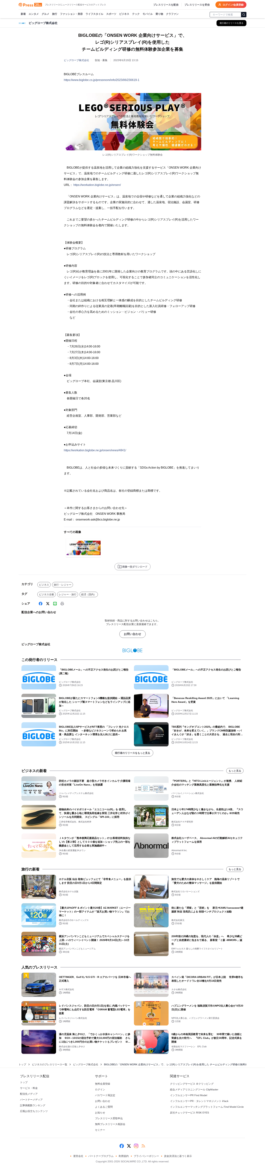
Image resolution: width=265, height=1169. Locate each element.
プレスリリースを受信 (197, 4)
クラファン (172, 13)
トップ (22, 1064)
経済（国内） (88, 594)
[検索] (243, 14)
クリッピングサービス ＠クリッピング (192, 1083)
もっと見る (235, 770)
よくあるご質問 (104, 1106)
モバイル (148, 13)
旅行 (54, 13)
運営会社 (78, 1156)
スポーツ (111, 13)
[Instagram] (136, 1146)
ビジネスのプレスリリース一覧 (49, 1064)
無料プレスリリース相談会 (110, 1124)
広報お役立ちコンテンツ (34, 1111)
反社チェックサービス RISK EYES (189, 1112)
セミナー (100, 1129)
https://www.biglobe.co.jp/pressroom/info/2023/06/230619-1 (101, 79)
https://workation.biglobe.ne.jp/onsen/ (97, 184)
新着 (23, 13)
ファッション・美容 (71, 13)
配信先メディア (29, 1093)
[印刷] (62, 603)
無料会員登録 (102, 1083)
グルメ (45, 13)
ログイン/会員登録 (233, 4)
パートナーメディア (31, 1099)
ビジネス (124, 13)
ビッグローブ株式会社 (76, 60)
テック (136, 13)
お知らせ (100, 1112)
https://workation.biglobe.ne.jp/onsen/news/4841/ (95, 450)
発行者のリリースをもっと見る (132, 752)
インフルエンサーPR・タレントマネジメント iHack (199, 1101)
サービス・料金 (29, 1088)
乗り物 (159, 13)
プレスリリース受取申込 (109, 1118)
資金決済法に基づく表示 (178, 1156)
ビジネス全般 (46, 594)
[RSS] (143, 1146)
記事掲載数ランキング (32, 1105)
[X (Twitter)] (48, 603)
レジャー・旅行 (67, 594)
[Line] (55, 603)
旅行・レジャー (62, 584)
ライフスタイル (94, 13)
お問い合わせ (132, 634)
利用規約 (124, 1156)
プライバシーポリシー (146, 1156)
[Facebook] (40, 603)
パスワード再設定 (105, 1095)
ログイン (100, 1089)
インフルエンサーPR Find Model (188, 1095)
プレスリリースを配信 (165, 4)
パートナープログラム (101, 1156)
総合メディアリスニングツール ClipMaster (194, 1089)
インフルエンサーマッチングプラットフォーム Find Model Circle (207, 1106)
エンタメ (34, 13)
